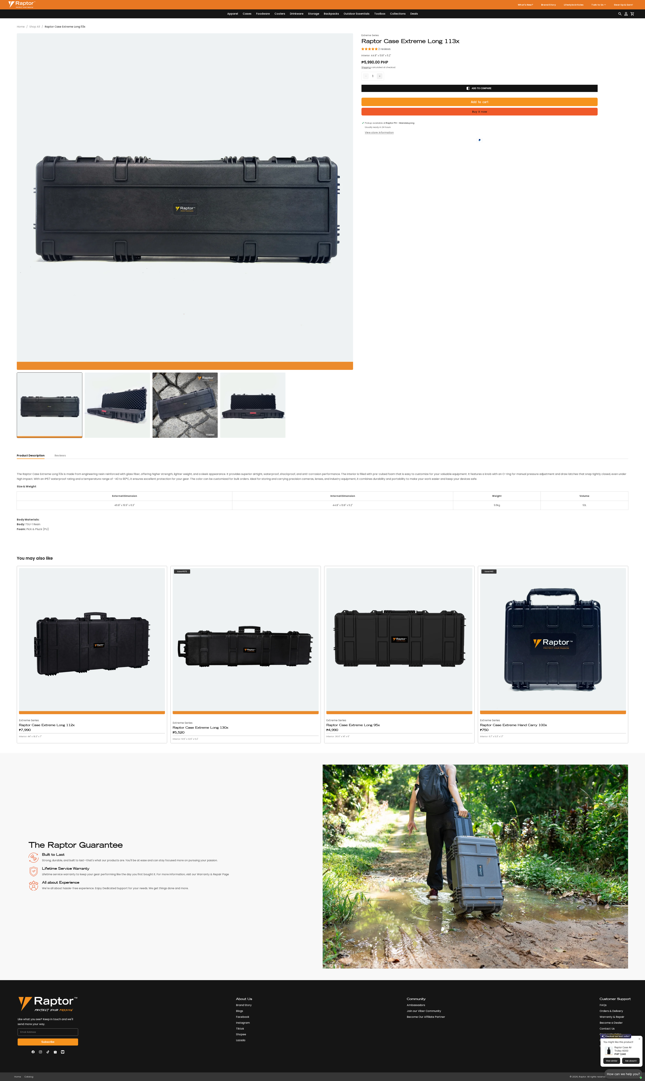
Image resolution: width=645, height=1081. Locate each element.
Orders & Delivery (611, 1011)
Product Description (31, 455)
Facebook (242, 1017)
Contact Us (607, 1029)
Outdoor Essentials (357, 14)
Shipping (366, 67)
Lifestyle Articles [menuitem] (574, 4)
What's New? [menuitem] (525, 4)
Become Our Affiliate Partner (426, 1017)
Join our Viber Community (424, 1011)
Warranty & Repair (612, 1017)
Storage (313, 14)
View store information (379, 132)
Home (21, 27)
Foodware (263, 14)
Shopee (241, 1034)
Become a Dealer (611, 1023)
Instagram (243, 1023)
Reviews (60, 455)
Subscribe (47, 1041)
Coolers (279, 14)
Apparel (232, 14)
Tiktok (240, 1029)
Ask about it (630, 1060)
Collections (398, 14)
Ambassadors (416, 1005)
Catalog (28, 1076)
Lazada (240, 1040)
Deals (414, 14)
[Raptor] (21, 4)
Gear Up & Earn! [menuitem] (623, 4)
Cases (247, 14)
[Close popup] (639, 1039)
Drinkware (296, 14)
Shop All (34, 27)
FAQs (603, 1005)
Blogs (239, 1011)
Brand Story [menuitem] (548, 4)
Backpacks (331, 14)
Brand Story (244, 1005)
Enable (627, 1076)
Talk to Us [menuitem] (597, 4)
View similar (611, 1060)
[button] (620, 13)
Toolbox (379, 14)
